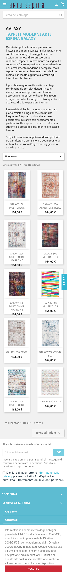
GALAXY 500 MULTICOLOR (50, 304)
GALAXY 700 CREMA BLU (50, 353)
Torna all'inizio (48, 433)
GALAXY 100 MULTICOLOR (17, 206)
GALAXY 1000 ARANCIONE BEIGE (50, 206)
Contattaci (11, 519)
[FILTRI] (64, 287)
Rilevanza (33, 156)
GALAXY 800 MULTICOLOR (17, 403)
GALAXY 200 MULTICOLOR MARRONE (17, 257)
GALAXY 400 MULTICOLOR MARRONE (17, 306)
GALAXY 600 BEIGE (16, 352)
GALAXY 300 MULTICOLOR (50, 255)
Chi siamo (11, 511)
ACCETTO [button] (33, 568)
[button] (55, 563)
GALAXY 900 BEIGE (50, 401)
